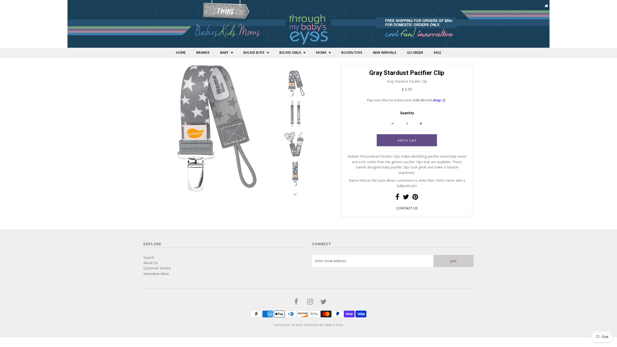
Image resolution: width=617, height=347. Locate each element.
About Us (150, 262)
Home (181, 52)
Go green (415, 52)
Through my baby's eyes (323, 325)
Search (148, 257)
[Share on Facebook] (397, 198)
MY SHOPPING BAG (584, 6)
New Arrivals (384, 52)
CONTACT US (407, 208)
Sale (437, 52)
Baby (224, 52)
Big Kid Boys (253, 52)
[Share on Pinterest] (415, 198)
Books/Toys (351, 52)
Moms (321, 52)
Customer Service (157, 268)
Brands (202, 52)
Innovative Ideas (156, 273)
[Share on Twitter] (406, 198)
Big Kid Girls (290, 52)
